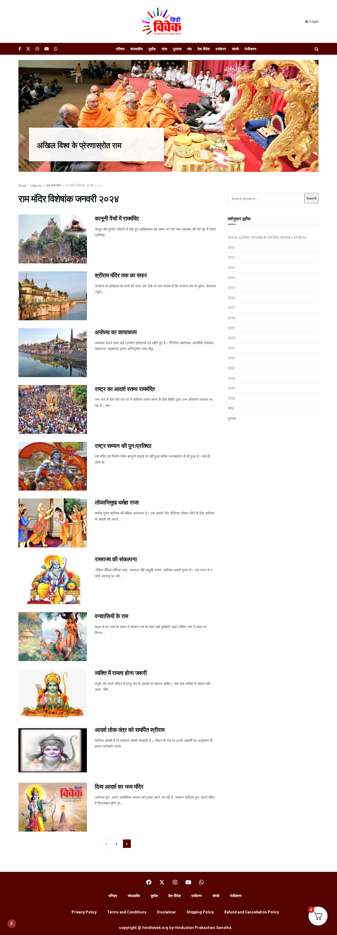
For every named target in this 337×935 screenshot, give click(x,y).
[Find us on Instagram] (37, 49)
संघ (189, 49)
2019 (231, 328)
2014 (231, 277)
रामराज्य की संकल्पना (116, 559)
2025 (231, 388)
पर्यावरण (221, 49)
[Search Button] (317, 49)
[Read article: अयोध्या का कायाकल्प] (52, 352)
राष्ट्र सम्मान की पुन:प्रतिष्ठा (123, 445)
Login (313, 21)
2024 (231, 378)
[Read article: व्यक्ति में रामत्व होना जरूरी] (52, 693)
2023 (231, 368)
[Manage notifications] (11, 923)
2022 (231, 358)
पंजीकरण (250, 49)
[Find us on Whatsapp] (56, 49)
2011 (231, 247)
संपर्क (235, 49)
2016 (231, 297)
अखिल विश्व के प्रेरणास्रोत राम (79, 145)
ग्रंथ (164, 49)
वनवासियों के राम (111, 616)
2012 (231, 257)
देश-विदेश (203, 49)
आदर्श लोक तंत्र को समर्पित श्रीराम (129, 729)
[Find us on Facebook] (19, 49)
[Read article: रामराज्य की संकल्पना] (52, 579)
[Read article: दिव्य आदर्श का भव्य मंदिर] (52, 807)
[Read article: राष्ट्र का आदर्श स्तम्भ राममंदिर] (52, 409)
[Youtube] (188, 882)
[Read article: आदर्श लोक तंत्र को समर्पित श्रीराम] (52, 750)
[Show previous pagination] (106, 843)
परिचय (120, 49)
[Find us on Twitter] (28, 49)
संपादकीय (136, 49)
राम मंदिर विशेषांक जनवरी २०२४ (84, 185)
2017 (231, 307)
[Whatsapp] (201, 882)
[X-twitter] (162, 882)
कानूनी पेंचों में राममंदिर (117, 218)
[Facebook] (148, 882)
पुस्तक (177, 49)
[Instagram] (175, 882)
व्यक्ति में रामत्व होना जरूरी (121, 672)
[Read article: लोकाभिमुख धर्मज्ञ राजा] (52, 522)
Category (36, 185)
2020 (231, 338)
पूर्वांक (152, 49)
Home (22, 185)
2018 (231, 318)
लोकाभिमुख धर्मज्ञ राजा (117, 502)
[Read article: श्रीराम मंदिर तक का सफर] (52, 295)
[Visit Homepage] (162, 21)
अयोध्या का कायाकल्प (116, 332)
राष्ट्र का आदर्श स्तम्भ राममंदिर (125, 388)
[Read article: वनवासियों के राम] (52, 636)
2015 (231, 287)
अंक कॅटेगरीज (53, 185)
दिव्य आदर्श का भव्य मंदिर (119, 786)
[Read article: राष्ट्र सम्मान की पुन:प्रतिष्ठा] (52, 466)
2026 (231, 398)
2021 (231, 348)
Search (311, 198)
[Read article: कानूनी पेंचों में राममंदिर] (52, 238)
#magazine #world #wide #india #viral (267, 237)
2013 (231, 267)
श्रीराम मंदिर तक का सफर (121, 275)
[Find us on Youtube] (46, 49)
